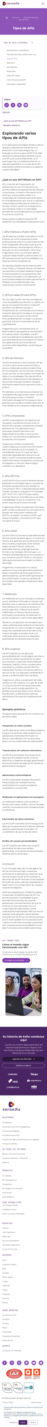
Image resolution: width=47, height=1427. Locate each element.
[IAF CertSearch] (14, 1373)
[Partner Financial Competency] (18, 1388)
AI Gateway (7, 1176)
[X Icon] (19, 1363)
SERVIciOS (7, 1223)
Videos (5, 1290)
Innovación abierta (9, 1144)
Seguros (5, 1162)
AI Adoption (7, 1123)
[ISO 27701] (36, 1374)
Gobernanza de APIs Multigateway (16, 1127)
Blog (4, 1269)
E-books (5, 1273)
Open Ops (6, 1236)
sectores (21, 1149)
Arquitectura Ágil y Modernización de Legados (20, 1140)
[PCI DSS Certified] (29, 1388)
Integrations (7, 1184)
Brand (4, 1328)
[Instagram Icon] (12, 1363)
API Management (9, 1180)
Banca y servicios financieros (13, 1154)
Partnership (7, 1332)
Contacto (6, 1319)
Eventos (5, 1298)
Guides (5, 1281)
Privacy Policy (7, 1402)
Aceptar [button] (23, 1422)
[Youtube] (33, 1363)
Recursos (15, 17)
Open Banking (8, 1197)
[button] (42, 3)
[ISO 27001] (29, 1374)
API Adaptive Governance (12, 1188)
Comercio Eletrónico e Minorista (15, 1158)
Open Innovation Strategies (13, 1214)
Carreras (5, 1323)
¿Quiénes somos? (9, 1315)
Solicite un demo (23, 1065)
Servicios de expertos (10, 1241)
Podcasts (6, 1294)
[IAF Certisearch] (14, 1374)
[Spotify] (41, 1363)
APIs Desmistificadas (31, 17)
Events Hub (7, 1193)
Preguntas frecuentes (11, 1336)
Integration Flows (9, 1209)
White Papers (7, 1277)
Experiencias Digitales (11, 1131)
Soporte (5, 1228)
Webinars (6, 1286)
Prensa (5, 1303)
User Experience (8, 1232)
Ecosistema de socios (11, 1135)
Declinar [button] (33, 1422)
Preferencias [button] (13, 1422)
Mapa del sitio (7, 1340)
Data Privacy (36, 1402)
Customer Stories (9, 1264)
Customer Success (9, 1249)
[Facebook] (4, 1363)
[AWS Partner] (7, 1388)
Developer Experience (11, 1245)
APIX (4, 1260)
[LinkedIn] (26, 1363)
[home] (11, 3)
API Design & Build (9, 1205)
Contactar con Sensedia (11, 1351)
